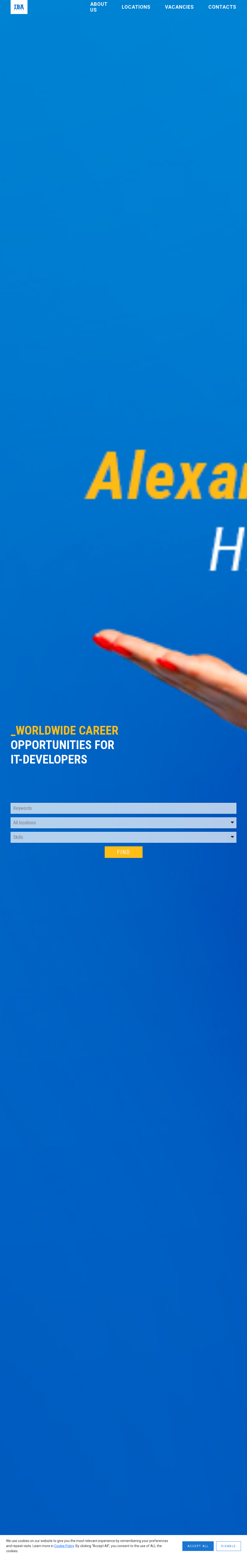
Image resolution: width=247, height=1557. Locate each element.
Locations (136, 7)
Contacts (222, 7)
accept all (198, 1546)
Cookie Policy (64, 1546)
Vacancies (179, 7)
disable (228, 1546)
